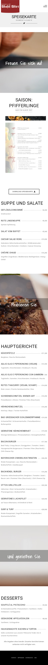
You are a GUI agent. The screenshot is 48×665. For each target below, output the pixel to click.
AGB (35, 657)
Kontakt (13, 657)
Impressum (21, 657)
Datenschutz (29, 657)
